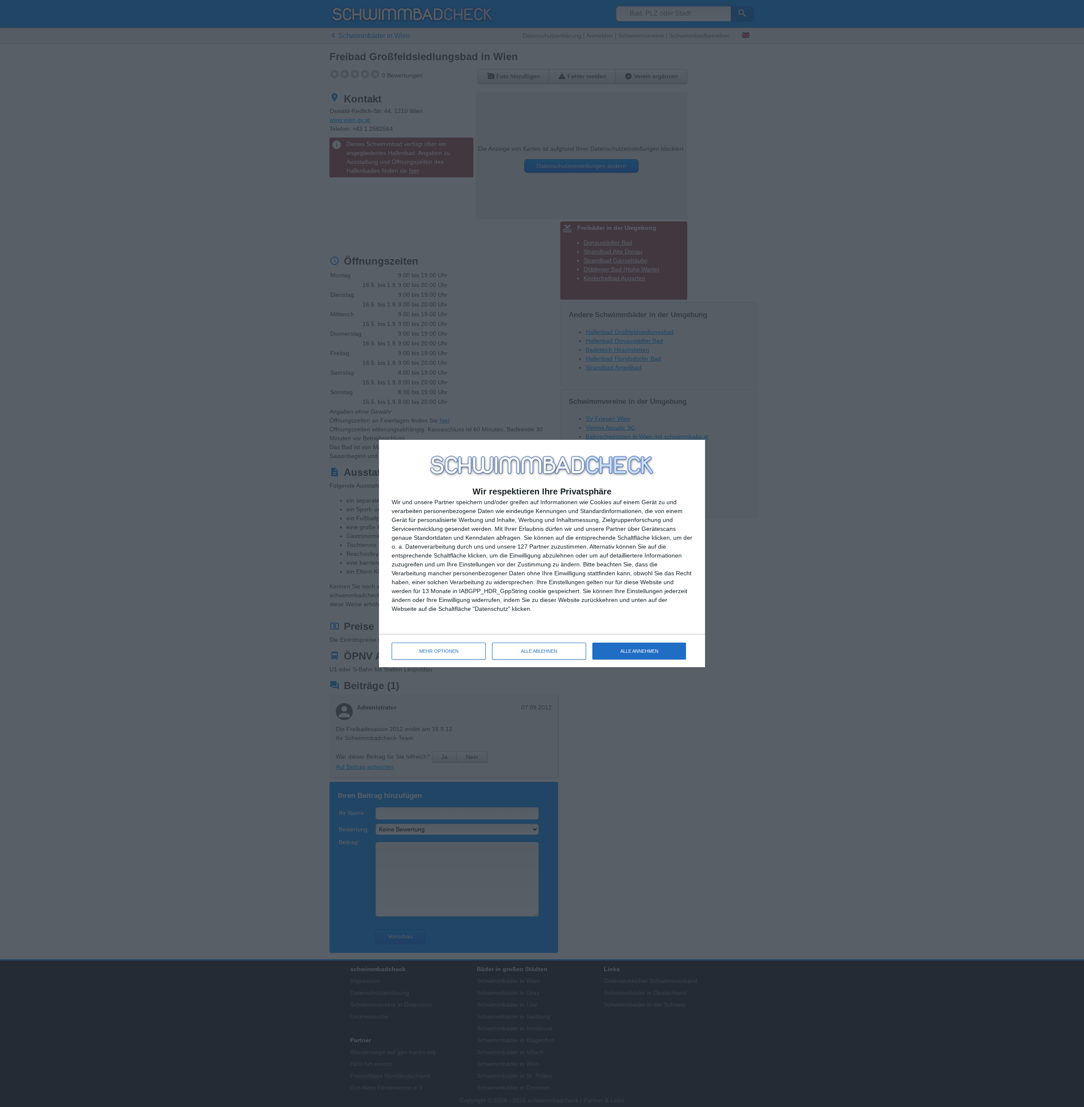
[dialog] (542, 553)
